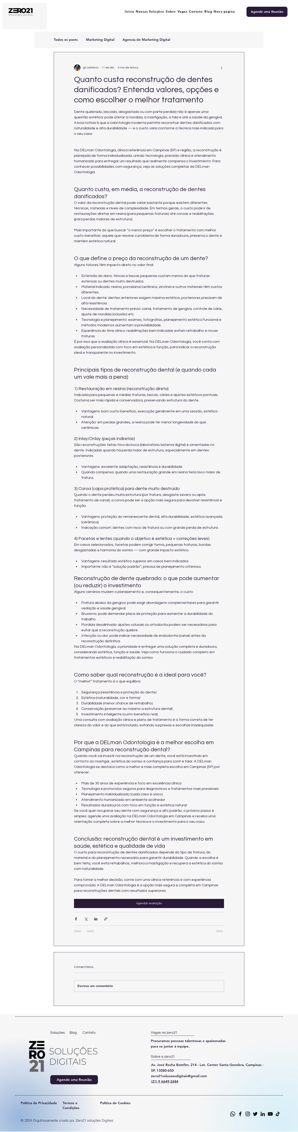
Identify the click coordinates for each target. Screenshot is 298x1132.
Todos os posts (66, 40)
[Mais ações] (221, 67)
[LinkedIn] (263, 1114)
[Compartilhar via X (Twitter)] (86, 919)
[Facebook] (240, 1114)
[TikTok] (278, 1114)
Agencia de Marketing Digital (146, 40)
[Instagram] (248, 1114)
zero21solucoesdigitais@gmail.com (179, 1076)
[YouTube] (270, 1114)
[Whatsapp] (233, 1114)
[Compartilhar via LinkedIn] (96, 919)
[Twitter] (255, 1114)
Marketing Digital (100, 40)
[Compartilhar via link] (106, 919)
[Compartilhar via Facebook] (76, 919)
